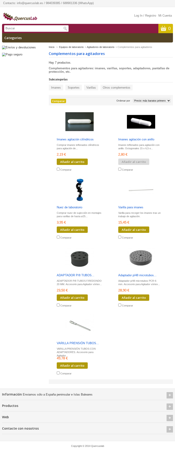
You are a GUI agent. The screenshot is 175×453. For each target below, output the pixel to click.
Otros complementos (116, 87)
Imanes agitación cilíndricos (75, 139)
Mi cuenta (165, 15)
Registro (150, 15)
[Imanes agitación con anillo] (141, 122)
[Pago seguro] (12, 54)
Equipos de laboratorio (71, 47)
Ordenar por (123, 100)
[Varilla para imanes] (141, 190)
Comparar (66, 169)
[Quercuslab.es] (20, 17)
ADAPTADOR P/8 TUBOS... (75, 275)
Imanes (56, 87)
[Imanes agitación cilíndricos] (79, 122)
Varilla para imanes (130, 207)
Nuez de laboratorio (69, 207)
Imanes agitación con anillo (136, 139)
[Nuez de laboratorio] (79, 190)
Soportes (74, 87)
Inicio (51, 47)
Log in (138, 15)
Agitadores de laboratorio (100, 47)
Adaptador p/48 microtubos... (137, 275)
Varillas (91, 87)
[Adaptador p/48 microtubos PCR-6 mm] (141, 258)
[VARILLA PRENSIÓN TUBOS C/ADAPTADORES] (79, 325)
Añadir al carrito (72, 162)
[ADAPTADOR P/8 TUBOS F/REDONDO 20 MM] (79, 258)
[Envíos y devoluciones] (19, 47)
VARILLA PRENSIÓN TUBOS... (78, 343)
